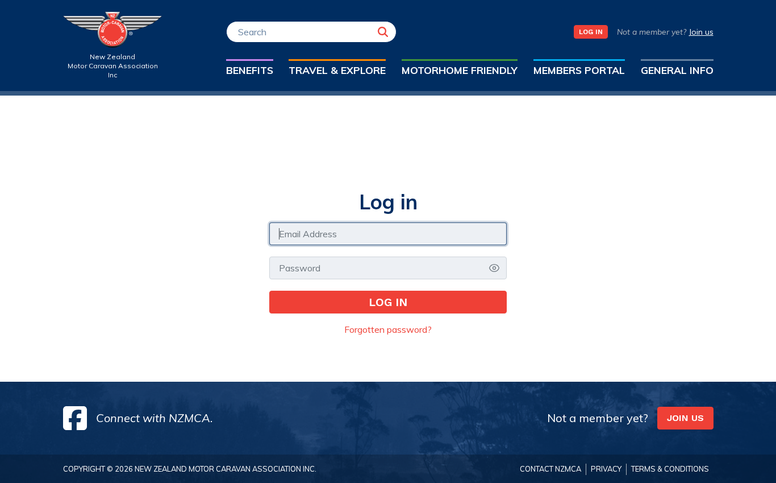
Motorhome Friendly (460, 70)
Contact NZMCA (550, 468)
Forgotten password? (388, 329)
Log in (388, 302)
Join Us (685, 417)
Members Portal (579, 70)
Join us (701, 32)
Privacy (606, 468)
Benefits (249, 70)
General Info (677, 70)
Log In (591, 32)
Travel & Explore (337, 70)
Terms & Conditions (670, 468)
